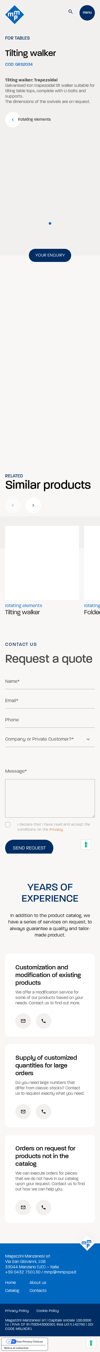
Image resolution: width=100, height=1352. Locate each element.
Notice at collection (16, 1347)
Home (10, 1282)
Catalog (12, 1290)
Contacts (38, 1290)
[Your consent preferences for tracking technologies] (91, 1343)
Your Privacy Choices (29, 1341)
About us (37, 1282)
